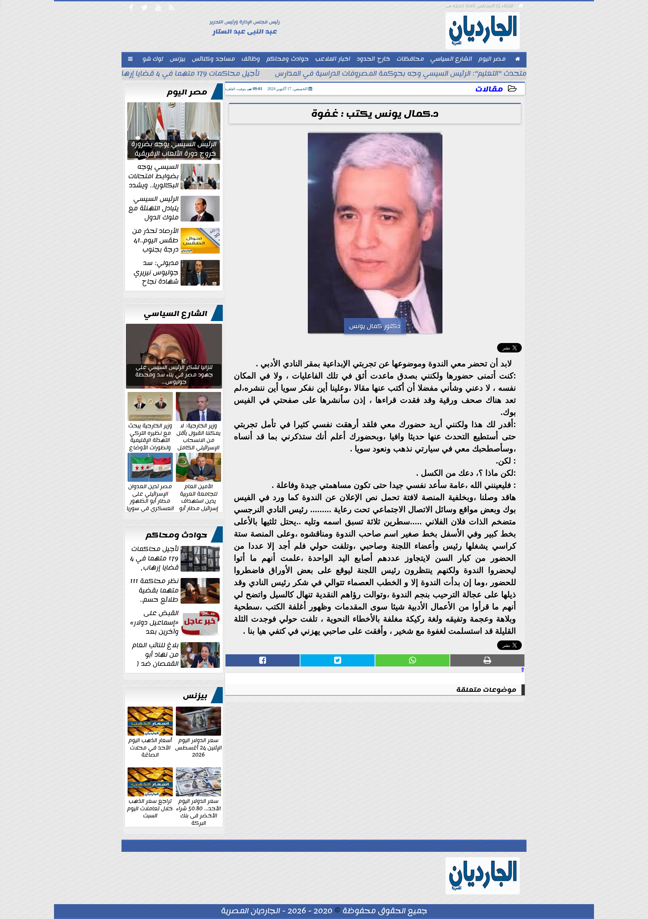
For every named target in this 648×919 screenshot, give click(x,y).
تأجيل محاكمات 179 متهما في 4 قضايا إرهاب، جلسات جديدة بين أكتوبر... (144, 74)
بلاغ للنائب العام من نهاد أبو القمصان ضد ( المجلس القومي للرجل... (176, 654)
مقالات (489, 89)
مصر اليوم (187, 92)
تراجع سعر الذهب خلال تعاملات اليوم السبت (150, 808)
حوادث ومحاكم (176, 535)
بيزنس (195, 696)
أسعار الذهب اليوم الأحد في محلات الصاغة (150, 747)
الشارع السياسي (175, 314)
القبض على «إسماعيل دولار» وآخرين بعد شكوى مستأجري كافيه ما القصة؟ (175, 622)
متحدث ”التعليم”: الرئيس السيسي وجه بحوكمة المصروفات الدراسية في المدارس (400, 74)
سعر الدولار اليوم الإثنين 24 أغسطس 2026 (198, 747)
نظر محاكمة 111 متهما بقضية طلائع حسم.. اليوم (175, 590)
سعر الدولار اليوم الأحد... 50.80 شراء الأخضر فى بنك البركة (198, 811)
